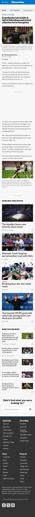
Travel (22, 478)
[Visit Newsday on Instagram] (13, 505)
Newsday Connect (25, 434)
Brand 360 (23, 427)
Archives (5, 448)
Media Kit (23, 424)
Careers (5, 439)
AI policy (14, 493)
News (5, 469)
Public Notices (24, 441)
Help (9, 493)
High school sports (9, 478)
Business (5, 472)
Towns (5, 475)
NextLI (22, 481)
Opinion (5, 463)
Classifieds (23, 438)
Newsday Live (7, 436)
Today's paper (7, 430)
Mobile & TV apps (8, 442)
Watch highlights (15, 10)
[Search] (30, 409)
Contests (6, 445)
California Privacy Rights (9, 489)
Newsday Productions (24, 430)
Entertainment (24, 469)
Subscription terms (17, 487)
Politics (5, 466)
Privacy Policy (28, 487)
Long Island (6, 457)
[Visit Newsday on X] (8, 505)
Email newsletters (8, 433)
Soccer (4, 10)
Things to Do (24, 466)
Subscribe (6, 427)
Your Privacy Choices (24, 493)
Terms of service (6, 487)
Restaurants (23, 472)
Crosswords (23, 463)
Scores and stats (28, 10)
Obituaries (23, 460)
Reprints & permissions (14, 491)
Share (6, 59)
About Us (6, 424)
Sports (5, 15)
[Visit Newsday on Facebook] (4, 505)
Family (22, 475)
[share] (32, 230)
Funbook (23, 457)
